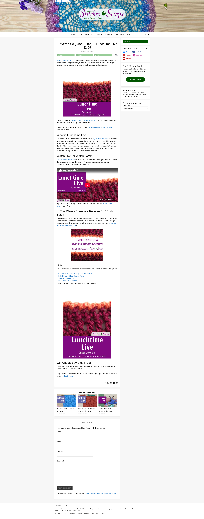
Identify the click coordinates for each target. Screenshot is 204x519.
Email (59, 441)
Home (73, 34)
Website (60, 451)
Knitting (108, 34)
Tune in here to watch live (66, 160)
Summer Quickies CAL (66, 278)
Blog (80, 34)
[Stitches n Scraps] (102, 16)
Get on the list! (135, 79)
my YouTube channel (100, 139)
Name (59, 432)
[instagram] (62, 1)
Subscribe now (67, 376)
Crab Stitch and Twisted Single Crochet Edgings (75, 273)
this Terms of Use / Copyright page (100, 127)
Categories (126, 105)
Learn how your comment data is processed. (101, 493)
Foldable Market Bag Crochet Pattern (71, 276)
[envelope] (67, 1)
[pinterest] (59, 1)
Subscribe (88, 34)
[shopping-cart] (70, 1)
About (129, 34)
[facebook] (56, 1)
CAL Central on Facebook (67, 281)
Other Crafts (119, 34)
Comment (60, 461)
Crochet (97, 34)
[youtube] (64, 1)
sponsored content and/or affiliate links (83, 120)
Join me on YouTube (64, 60)
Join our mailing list (129, 69)
